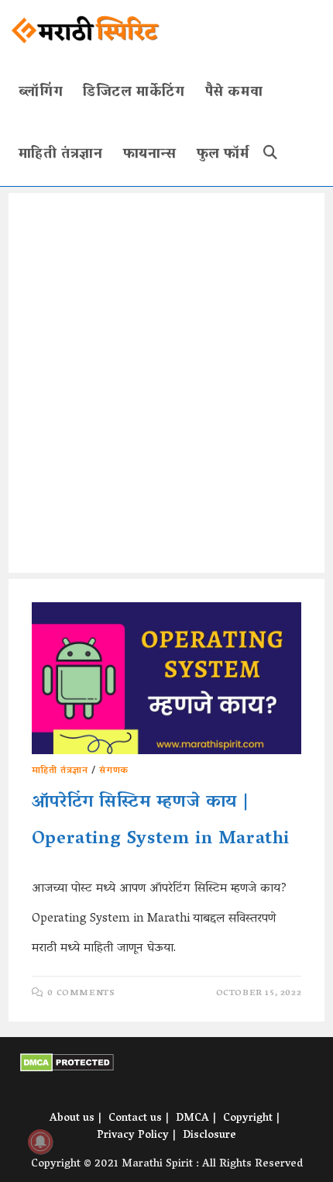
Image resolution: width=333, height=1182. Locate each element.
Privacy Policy (133, 1135)
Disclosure (209, 1135)
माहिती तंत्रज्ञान (60, 771)
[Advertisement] (166, 383)
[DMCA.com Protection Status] (67, 1063)
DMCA (192, 1118)
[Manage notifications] (40, 1141)
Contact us (135, 1118)
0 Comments (81, 993)
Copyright (248, 1118)
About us (72, 1118)
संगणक (113, 771)
